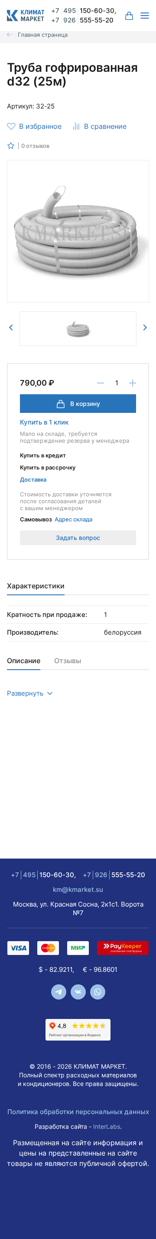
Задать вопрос (78, 537)
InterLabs (106, 1126)
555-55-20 (82, 20)
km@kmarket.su (78, 889)
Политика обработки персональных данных (78, 1112)
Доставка (33, 479)
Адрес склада (73, 519)
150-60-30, (83, 10)
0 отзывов (35, 145)
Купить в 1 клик (44, 422)
